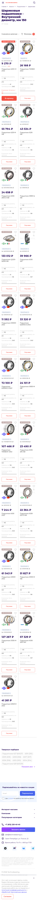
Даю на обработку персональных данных (19, 798)
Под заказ (27, 98)
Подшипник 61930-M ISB (27, 578)
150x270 (23, 58)
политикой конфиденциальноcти (14, 890)
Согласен (7, 896)
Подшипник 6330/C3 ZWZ (9, 705)
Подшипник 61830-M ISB (27, 387)
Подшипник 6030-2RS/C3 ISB (8, 197)
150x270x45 (5, 58)
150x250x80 (5, 630)
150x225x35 (5, 185)
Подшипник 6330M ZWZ (8, 578)
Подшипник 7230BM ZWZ (27, 70)
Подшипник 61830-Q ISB (27, 197)
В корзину (9, 98)
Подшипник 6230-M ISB (9, 133)
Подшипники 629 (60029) (12, 764)
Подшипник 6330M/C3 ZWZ (7, 387)
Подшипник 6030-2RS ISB (26, 451)
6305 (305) (17, 760)
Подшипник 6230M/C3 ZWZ (25, 324)
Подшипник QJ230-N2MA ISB (9, 260)
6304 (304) (27, 760)
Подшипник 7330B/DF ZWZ (7, 451)
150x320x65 (5, 376)
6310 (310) (28, 754)
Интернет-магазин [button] (10, 809)
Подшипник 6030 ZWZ (8, 514)
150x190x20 (24, 185)
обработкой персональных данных (14, 892)
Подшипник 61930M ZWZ (9, 324)
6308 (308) (17, 757)
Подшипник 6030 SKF (26, 260)
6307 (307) (27, 757)
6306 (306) (6, 760)
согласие (10, 798)
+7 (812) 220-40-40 (12, 824)
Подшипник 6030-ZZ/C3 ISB (26, 514)
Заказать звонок (18, 830)
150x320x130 (5, 439)
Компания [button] (6, 813)
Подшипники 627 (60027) (12, 754)
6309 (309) (6, 757)
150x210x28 (5, 312)
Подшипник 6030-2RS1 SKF (26, 641)
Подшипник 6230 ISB (26, 133)
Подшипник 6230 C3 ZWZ (9, 70)
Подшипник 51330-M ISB (9, 641)
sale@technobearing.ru (13, 835)
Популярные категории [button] (12, 817)
